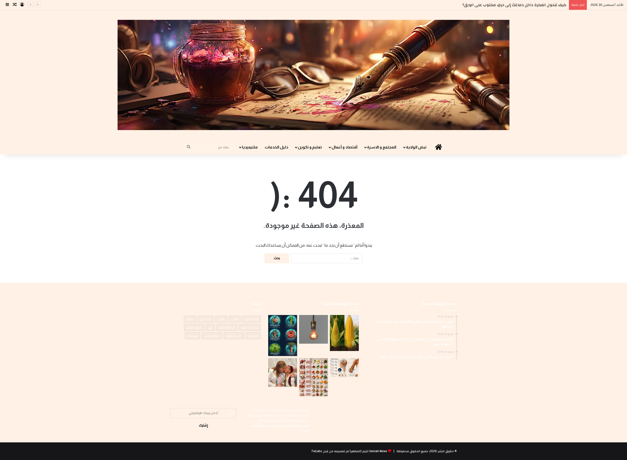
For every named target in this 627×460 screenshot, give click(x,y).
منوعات (192, 336)
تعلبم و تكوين (310, 147)
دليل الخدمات (276, 147)
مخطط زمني (211, 336)
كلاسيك (253, 336)
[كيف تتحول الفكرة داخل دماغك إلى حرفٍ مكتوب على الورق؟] (344, 367)
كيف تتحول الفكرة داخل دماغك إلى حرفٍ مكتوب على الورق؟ (514, 5)
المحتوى (205, 319)
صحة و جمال (227, 327)
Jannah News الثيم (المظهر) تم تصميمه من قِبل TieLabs (349, 451)
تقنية (190, 319)
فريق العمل (194, 327)
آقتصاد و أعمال (344, 147)
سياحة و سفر (249, 327)
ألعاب (234, 319)
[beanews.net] (313, 75)
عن (210, 327)
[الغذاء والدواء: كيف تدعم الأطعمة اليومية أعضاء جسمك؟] (313, 377)
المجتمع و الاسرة (381, 147)
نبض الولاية (416, 147)
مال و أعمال (233, 336)
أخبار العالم (251, 319)
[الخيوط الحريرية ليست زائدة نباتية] (344, 333)
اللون (221, 319)
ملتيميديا (250, 147)
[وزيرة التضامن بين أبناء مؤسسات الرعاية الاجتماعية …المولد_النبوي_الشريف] (282, 372)
